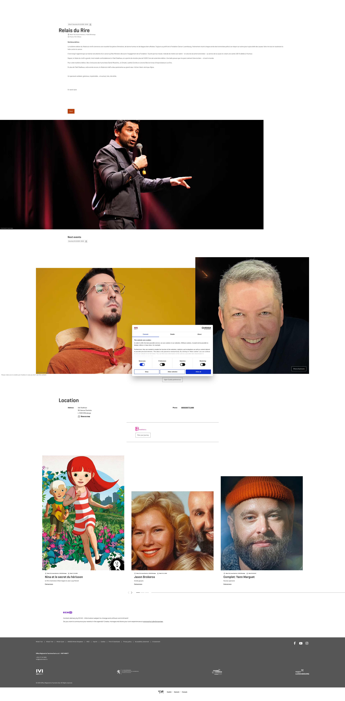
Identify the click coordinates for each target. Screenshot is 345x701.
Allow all (198, 371)
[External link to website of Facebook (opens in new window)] (295, 643)
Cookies (103, 641)
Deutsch (176, 692)
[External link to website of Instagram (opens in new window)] (307, 643)
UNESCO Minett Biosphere (75, 641)
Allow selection (172, 371)
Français (184, 692)
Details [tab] (172, 334)
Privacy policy (127, 641)
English (169, 692)
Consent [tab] (145, 334)
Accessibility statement (142, 641)
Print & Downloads (114, 641)
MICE (88, 641)
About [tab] (199, 334)
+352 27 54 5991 (41, 657)
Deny (146, 371)
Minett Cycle (60, 641)
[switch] (162, 364)
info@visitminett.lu (41, 659)
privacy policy (141, 356)
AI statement (156, 641)
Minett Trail (49, 641)
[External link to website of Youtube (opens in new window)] (301, 643)
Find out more (83, 521)
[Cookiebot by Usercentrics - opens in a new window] (203, 328)
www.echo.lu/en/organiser (153, 621)
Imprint (95, 641)
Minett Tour (39, 641)
